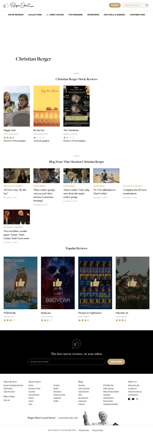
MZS (80, 395)
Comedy (31, 391)
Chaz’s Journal (83, 388)
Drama (31, 398)
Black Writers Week (111, 391)
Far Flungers (83, 398)
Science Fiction (59, 395)
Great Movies (56, 15)
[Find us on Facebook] (129, 399)
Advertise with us (135, 391)
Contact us (132, 388)
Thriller (55, 401)
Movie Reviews (16, 15)
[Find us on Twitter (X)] (137, 399)
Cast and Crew (9, 391)
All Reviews (8, 388)
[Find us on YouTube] (133, 399)
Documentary (33, 395)
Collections (35, 15)
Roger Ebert (108, 401)
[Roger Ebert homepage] (19, 5)
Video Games (108, 388)
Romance (57, 391)
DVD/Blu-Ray (108, 385)
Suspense (57, 398)
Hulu (30, 404)
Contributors (137, 15)
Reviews (81, 385)
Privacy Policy (97, 430)
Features (106, 395)
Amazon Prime (34, 388)
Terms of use (84, 430)
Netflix (56, 388)
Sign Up (7, 400)
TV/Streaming (75, 15)
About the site (133, 385)
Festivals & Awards (114, 15)
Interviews (93, 15)
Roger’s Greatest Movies (13, 385)
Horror (30, 401)
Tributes (81, 404)
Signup (114, 5)
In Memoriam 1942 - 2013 (68, 418)
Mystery (56, 385)
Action (30, 385)
